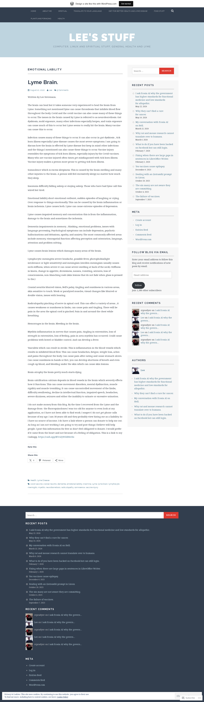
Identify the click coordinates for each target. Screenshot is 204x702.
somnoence (79, 487)
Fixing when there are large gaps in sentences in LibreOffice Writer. (64, 568)
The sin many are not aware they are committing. (55, 591)
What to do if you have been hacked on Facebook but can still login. (64, 561)
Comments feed (143, 234)
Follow (138, 285)
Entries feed (141, 229)
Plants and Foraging (41, 19)
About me (47, 11)
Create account (143, 220)
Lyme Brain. (43, 82)
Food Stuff (159, 11)
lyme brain (103, 484)
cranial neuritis (50, 484)
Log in (138, 224)
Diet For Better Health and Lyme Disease (128, 11)
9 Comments (62, 90)
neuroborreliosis (53, 487)
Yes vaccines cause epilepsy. (150, 166)
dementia (61, 484)
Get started (126, 4)
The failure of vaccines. (148, 196)
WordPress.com (143, 239)
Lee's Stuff (102, 37)
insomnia (87, 484)
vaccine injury (92, 487)
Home (33, 11)
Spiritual (62, 11)
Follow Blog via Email (150, 252)
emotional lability (74, 484)
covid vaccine (36, 484)
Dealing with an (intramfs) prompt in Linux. (52, 584)
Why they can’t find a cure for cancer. (153, 393)
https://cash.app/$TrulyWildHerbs (56, 436)
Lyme (94, 484)
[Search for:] (145, 71)
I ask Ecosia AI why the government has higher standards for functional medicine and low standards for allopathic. (89, 529)
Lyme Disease (43, 480)
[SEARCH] (172, 11)
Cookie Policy (62, 697)
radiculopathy (67, 487)
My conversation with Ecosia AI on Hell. (49, 545)
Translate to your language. (88, 11)
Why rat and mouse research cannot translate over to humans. (62, 553)
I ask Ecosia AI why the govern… (155, 312)
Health (61, 19)
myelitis (41, 487)
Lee (50, 90)
